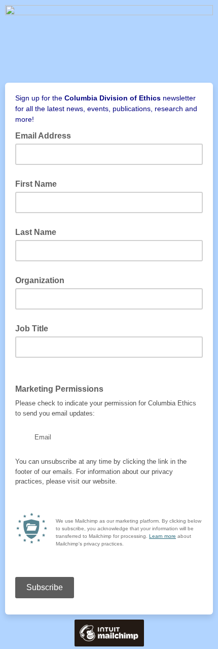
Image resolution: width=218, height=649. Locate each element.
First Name (36, 184)
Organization (39, 280)
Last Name (35, 232)
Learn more (162, 536)
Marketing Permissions (62, 388)
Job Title (31, 328)
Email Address (46, 135)
